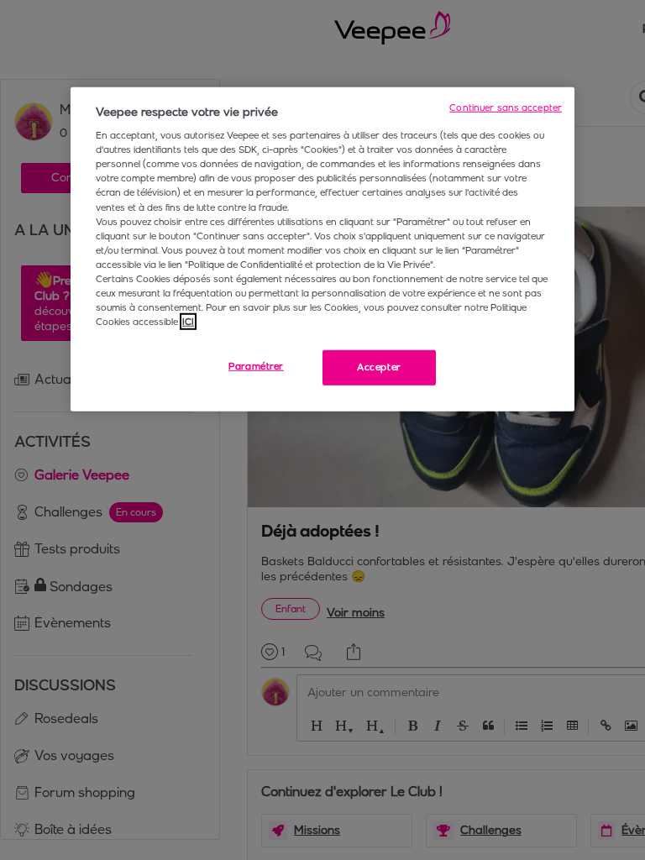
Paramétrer (256, 366)
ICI (188, 322)
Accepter (379, 367)
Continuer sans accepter (505, 107)
